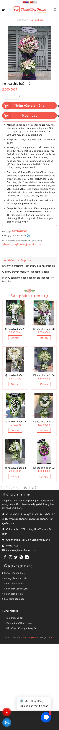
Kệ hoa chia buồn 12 (15, 375)
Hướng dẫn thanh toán (15, 578)
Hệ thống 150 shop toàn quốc (21, 628)
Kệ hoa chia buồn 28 (44, 329)
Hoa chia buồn (36, 19)
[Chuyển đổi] (5, 260)
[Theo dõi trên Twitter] (16, 557)
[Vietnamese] (24, 2)
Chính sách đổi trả (13, 593)
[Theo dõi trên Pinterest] (21, 557)
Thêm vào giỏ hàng (29, 106)
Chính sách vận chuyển (16, 588)
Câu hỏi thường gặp (14, 598)
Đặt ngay (15, 337)
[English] (27, 2)
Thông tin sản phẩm (19, 260)
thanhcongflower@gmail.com (22, 244)
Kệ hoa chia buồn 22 (44, 467)
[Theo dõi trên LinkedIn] (27, 557)
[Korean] (35, 2)
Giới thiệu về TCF (14, 617)
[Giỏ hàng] (55, 9)
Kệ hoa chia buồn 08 (15, 467)
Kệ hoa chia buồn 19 (15, 421)
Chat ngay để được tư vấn (14, 235)
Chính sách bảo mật (14, 583)
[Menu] (4, 9)
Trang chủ (20, 19)
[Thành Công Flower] (29, 9)
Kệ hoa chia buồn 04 (44, 375)
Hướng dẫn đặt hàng (14, 573)
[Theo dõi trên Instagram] (10, 557)
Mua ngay (29, 115)
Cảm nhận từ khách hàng (19, 623)
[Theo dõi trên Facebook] (5, 557)
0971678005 (19, 231)
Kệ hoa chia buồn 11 (15, 329)
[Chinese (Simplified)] (31, 2)
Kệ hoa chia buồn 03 (44, 421)
